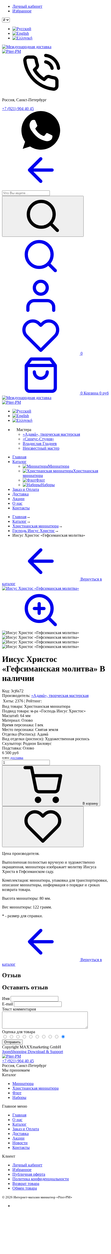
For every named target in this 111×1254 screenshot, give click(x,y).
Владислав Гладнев (40, 443)
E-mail (7, 1004)
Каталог (19, 461)
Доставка (20, 494)
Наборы (19, 1097)
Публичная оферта (28, 1174)
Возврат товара (25, 1183)
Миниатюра (23, 1083)
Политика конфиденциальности (40, 1179)
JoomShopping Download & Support (32, 1051)
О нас (17, 503)
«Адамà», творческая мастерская (51, 434)
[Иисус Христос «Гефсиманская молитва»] (40, 632)
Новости (20, 1143)
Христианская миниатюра (35, 526)
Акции (18, 498)
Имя (6, 998)
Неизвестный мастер (41, 448)
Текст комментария (19, 1009)
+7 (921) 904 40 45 (18, 108)
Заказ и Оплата (25, 489)
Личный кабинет (27, 6)
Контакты (21, 508)
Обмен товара (24, 1188)
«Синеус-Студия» (38, 439)
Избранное (21, 11)
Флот (16, 1093)
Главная (19, 457)
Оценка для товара (18, 1032)
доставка (16, 758)
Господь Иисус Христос (33, 530)
